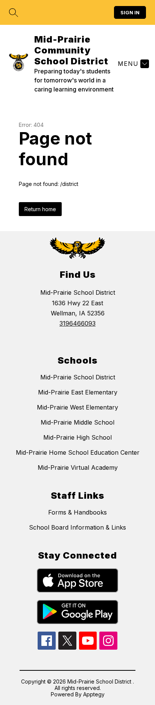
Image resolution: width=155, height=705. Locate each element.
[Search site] (13, 12)
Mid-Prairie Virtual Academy (78, 467)
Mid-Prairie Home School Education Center (78, 452)
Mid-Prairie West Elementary (77, 407)
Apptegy (94, 694)
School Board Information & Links (77, 527)
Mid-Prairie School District (77, 377)
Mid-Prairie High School (77, 437)
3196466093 (77, 323)
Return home (40, 209)
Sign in (130, 12)
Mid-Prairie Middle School (77, 422)
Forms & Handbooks (77, 512)
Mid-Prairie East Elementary (77, 392)
